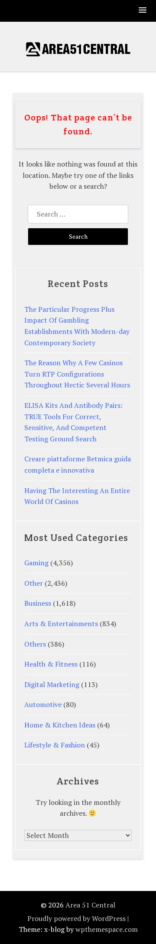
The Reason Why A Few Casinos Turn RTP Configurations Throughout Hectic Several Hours (77, 374)
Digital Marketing (51, 684)
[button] (143, 10)
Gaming (36, 562)
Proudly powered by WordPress (76, 918)
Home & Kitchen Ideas (59, 725)
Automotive (43, 704)
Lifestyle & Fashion (54, 745)
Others (35, 644)
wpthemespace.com (106, 929)
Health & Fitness (51, 664)
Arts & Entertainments (61, 623)
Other (33, 583)
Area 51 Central (90, 905)
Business (37, 603)
